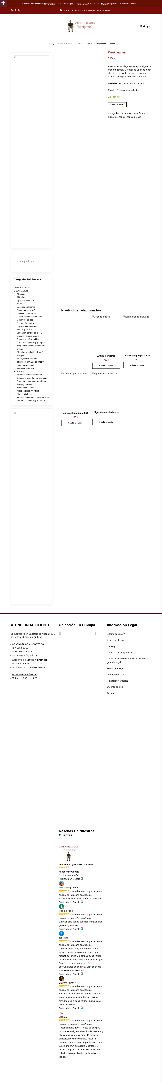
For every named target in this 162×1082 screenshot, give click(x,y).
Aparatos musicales (26, 300)
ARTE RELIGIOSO (22, 287)
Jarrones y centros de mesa (29, 333)
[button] (3, 3)
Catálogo (51, 43)
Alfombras (21, 297)
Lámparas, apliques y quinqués (31, 342)
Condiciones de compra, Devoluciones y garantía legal (127, 660)
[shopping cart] (145, 26)
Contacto (78, 43)
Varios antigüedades (26, 368)
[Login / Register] (141, 26)
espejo (122, 117)
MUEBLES (19, 372)
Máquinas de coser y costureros (31, 346)
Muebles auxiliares (25, 388)
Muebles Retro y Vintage (28, 391)
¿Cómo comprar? (116, 634)
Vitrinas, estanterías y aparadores (32, 401)
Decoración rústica (25, 323)
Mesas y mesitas (24, 384)
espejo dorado (134, 117)
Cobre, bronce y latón (26, 310)
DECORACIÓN (128, 113)
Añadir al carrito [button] (106, 366)
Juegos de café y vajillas (28, 339)
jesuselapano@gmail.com (25, 655)
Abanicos (21, 294)
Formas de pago (115, 668)
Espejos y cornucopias (27, 326)
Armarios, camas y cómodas (29, 375)
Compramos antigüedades (96, 43)
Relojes (20, 355)
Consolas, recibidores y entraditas (32, 378)
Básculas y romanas (26, 307)
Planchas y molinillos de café (30, 352)
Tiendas (112, 43)
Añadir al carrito (117, 105)
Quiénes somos (115, 687)
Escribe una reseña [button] (68, 875)
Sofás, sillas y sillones (27, 359)
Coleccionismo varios (26, 313)
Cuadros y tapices (25, 320)
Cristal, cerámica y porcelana (30, 317)
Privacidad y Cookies (117, 681)
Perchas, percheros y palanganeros (33, 397)
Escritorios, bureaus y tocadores (31, 381)
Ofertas (141, 113)
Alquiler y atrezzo (64, 43)
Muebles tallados (24, 394)
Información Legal (116, 674)
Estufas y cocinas (25, 329)
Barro (19, 304)
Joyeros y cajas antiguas (28, 336)
